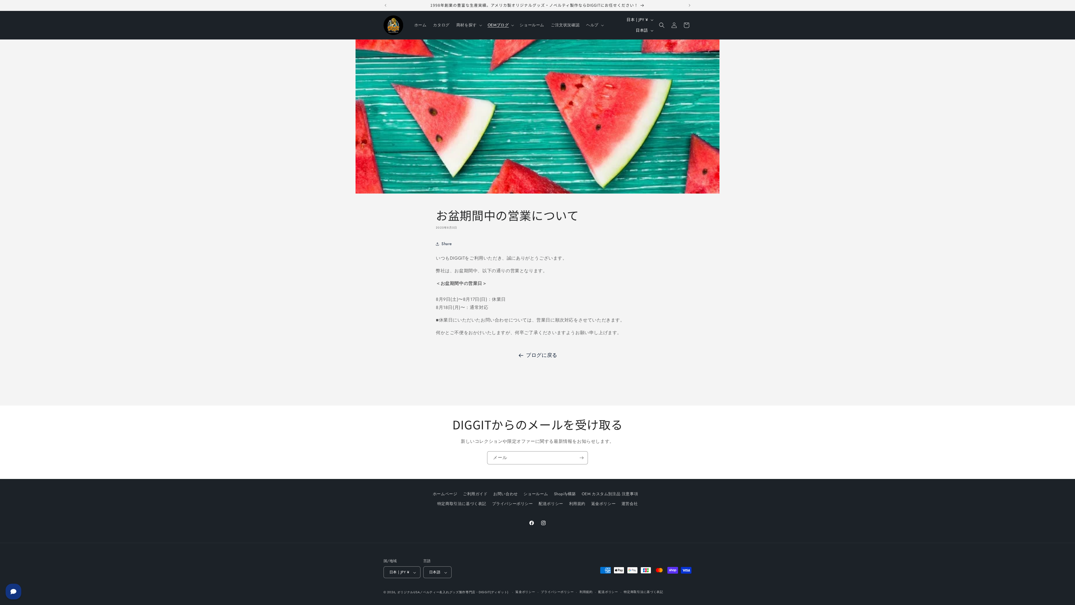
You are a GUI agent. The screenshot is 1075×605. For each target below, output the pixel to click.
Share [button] (446, 243)
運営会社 (629, 503)
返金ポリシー (603, 503)
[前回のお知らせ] (385, 5)
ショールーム (536, 494)
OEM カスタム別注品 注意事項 (610, 494)
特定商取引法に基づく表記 (461, 503)
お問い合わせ (505, 494)
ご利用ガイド (475, 494)
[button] (468, 25)
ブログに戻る (541, 355)
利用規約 (577, 503)
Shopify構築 (565, 494)
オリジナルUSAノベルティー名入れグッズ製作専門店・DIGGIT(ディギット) (452, 592)
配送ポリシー (551, 503)
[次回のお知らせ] (689, 5)
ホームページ (445, 494)
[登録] (581, 457)
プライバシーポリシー (512, 503)
